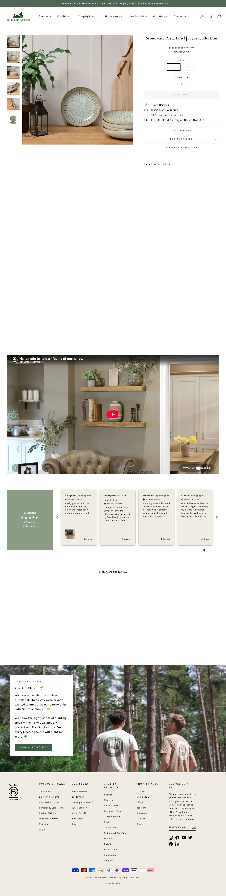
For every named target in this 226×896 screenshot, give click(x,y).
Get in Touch (45, 791)
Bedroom (141, 808)
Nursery (140, 818)
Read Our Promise (33, 747)
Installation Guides (49, 802)
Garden (140, 824)
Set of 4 (189, 67)
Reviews (43, 824)
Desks (107, 822)
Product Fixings (47, 813)
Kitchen (140, 791)
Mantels (108, 800)
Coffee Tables (111, 827)
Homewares (110, 855)
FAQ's (42, 829)
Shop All (108, 860)
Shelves (108, 794)
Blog (73, 824)
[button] (181, 48)
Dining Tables (111, 805)
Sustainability (79, 808)
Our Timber (77, 797)
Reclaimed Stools (113, 811)
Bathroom (141, 813)
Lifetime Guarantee (49, 818)
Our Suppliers (181, 139)
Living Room (143, 797)
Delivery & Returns (181, 147)
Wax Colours (78, 818)
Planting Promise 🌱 (82, 802)
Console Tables (112, 816)
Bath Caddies (111, 849)
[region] (137, 517)
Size (181, 60)
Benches (108, 838)
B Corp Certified (79, 813)
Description (181, 130)
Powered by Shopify (113, 883)
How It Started (79, 791)
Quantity (182, 77)
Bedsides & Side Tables (116, 833)
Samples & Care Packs (51, 808)
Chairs (107, 844)
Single (174, 67)
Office (139, 802)
